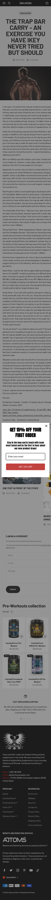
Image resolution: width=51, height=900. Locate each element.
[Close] (46, 426)
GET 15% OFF (25, 467)
